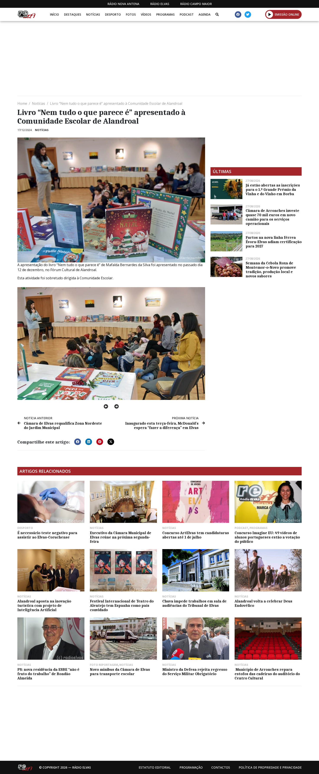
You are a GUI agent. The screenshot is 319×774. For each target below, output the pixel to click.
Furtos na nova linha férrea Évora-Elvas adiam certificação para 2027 (274, 241)
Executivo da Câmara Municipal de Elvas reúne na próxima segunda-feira (120, 537)
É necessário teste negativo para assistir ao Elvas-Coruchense (47, 535)
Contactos (220, 767)
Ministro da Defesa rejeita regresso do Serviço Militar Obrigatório (194, 671)
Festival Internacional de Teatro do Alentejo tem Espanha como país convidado (122, 605)
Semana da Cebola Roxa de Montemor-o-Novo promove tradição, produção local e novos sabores (271, 269)
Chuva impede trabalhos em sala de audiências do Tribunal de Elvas (194, 603)
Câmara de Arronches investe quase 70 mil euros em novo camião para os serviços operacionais (272, 217)
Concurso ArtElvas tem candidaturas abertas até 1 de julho (195, 535)
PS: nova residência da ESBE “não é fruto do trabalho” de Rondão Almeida (48, 673)
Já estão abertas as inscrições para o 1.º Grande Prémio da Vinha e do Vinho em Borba (273, 189)
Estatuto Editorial (155, 767)
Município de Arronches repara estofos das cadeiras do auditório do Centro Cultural (267, 673)
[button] (269, 14)
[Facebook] (238, 14)
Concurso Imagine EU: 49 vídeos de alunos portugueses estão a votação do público (267, 537)
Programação (191, 767)
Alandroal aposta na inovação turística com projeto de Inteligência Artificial (44, 605)
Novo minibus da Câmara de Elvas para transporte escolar (120, 671)
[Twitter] (248, 14)
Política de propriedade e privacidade (270, 767)
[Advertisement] (147, 60)
